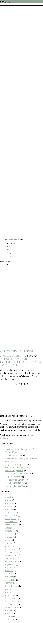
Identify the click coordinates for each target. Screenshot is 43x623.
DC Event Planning (13, 452)
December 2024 (11, 552)
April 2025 (9, 543)
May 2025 (9, 540)
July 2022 (9, 592)
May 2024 (9, 573)
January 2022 (10, 601)
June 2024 (9, 570)
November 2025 (11, 524)
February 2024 (11, 582)
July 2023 (8, 589)
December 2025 (11, 521)
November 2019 (11, 607)
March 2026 (10, 512)
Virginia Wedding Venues (15, 480)
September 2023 (12, 586)
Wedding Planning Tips (15, 486)
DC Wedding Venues (13, 455)
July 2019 (8, 610)
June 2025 (9, 537)
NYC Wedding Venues (14, 470)
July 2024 (9, 567)
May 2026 (9, 506)
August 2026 (10, 497)
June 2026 (9, 503)
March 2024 (10, 580)
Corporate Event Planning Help (19, 449)
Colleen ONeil (12, 355)
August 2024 (10, 564)
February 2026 (11, 515)
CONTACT (9, 253)
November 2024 (12, 555)
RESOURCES (10, 246)
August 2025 (10, 530)
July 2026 (9, 500)
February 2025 (11, 549)
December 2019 (11, 604)
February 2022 (11, 598)
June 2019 (9, 613)
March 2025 (10, 546)
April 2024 (9, 576)
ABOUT (8, 250)
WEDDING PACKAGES (14, 240)
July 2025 (8, 534)
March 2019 (10, 619)
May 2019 (9, 616)
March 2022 (10, 595)
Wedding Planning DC (14, 483)
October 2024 (11, 558)
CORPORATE (10, 256)
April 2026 (9, 509)
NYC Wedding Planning (15, 467)
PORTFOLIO (10, 243)
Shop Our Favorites (13, 476)
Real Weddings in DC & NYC (17, 473)
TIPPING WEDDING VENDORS (17, 350)
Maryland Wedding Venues (16, 464)
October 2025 (10, 527)
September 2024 (12, 561)
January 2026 (10, 518)
